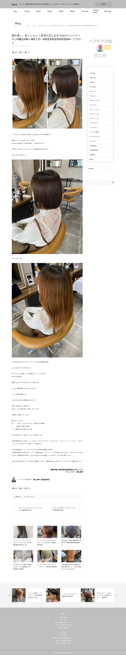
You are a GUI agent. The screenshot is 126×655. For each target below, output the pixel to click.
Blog (72, 11)
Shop (38, 11)
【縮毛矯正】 (93, 145)
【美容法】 (92, 155)
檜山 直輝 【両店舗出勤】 (41, 480)
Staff (61, 11)
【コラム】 (92, 96)
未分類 (91, 159)
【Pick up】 (92, 78)
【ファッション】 (94, 109)
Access (85, 11)
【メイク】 (92, 141)
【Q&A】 (92, 82)
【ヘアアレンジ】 (94, 118)
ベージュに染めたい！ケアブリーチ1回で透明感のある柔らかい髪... (35, 595)
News (27, 11)
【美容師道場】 (93, 150)
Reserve (103, 4)
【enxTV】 (92, 73)
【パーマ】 (92, 105)
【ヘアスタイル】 (94, 136)
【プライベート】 (94, 114)
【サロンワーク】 (23, 46)
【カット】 (92, 91)
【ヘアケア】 (93, 127)
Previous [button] (10, 595)
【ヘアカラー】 (93, 123)
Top (15, 11)
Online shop (96, 11)
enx (14, 4)
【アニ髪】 (92, 87)
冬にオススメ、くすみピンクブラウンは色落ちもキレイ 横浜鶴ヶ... (104, 595)
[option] (28, 595)
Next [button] (117, 595)
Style (50, 11)
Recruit (107, 11)
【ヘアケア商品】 (94, 132)
